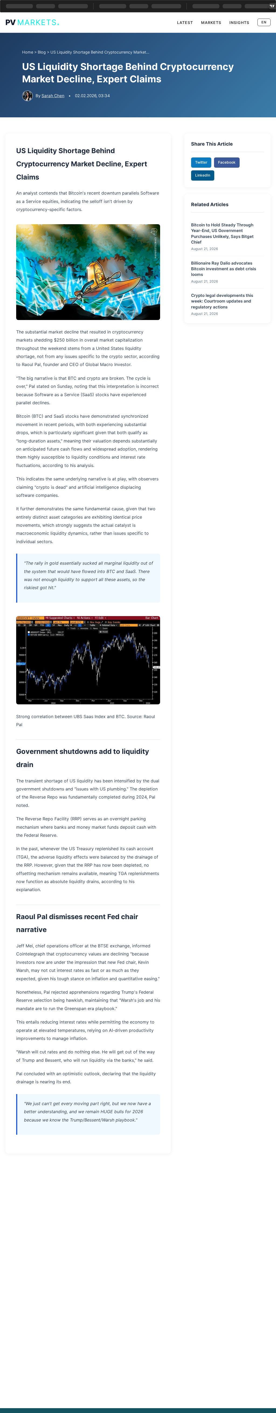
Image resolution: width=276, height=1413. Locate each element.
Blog (42, 52)
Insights (239, 22)
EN (264, 22)
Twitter (201, 162)
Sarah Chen (53, 95)
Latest (185, 22)
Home (27, 52)
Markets (211, 22)
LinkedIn (202, 175)
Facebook (227, 162)
